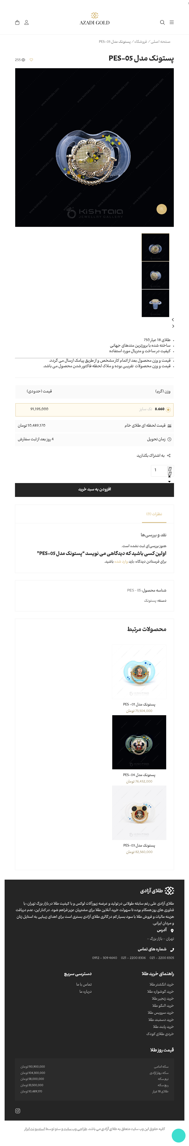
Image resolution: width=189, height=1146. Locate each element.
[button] (31, 60)
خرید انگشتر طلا (162, 985)
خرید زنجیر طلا (163, 999)
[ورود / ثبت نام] (26, 22)
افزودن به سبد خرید (94, 490)
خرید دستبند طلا (161, 1020)
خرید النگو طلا (163, 1006)
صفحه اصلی (161, 42)
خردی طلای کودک (160, 1034)
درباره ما (86, 992)
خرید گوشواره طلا (160, 992)
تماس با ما (84, 985)
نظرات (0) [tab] (154, 515)
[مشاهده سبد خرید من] (17, 22)
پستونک (150, 601)
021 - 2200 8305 (162, 958)
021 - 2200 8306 (133, 958)
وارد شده (121, 562)
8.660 (160, 410)
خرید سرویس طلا (161, 1013)
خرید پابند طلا (163, 1027)
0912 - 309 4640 (104, 958)
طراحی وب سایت (75, 1129)
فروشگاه (140, 42)
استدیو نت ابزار (34, 1129)
